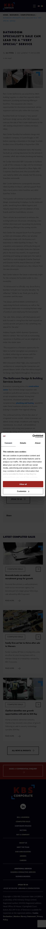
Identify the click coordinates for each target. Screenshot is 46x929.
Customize (21, 491)
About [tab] (37, 443)
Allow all (23, 484)
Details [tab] (23, 443)
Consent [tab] (8, 443)
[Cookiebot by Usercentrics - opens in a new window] (32, 436)
